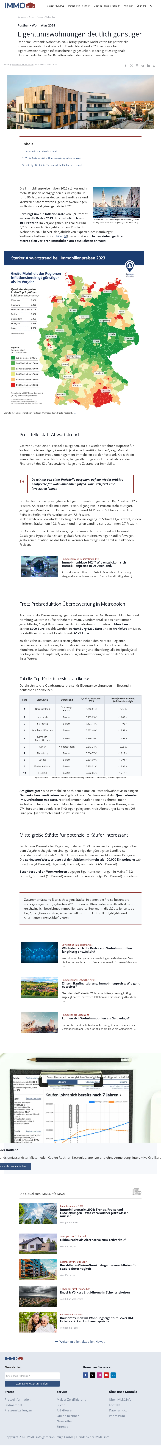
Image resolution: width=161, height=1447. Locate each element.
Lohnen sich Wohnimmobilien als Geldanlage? (96, 1018)
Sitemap (62, 1427)
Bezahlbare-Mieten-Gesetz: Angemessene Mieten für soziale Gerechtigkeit (98, 1267)
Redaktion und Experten (22, 64)
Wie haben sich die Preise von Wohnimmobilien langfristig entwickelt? (97, 950)
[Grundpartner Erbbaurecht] (37, 1235)
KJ (10, 64)
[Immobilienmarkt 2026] (37, 1205)
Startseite (22, 17)
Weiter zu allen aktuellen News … (82, 1342)
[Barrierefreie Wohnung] (37, 1313)
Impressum (117, 1416)
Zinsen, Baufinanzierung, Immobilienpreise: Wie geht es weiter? (101, 985)
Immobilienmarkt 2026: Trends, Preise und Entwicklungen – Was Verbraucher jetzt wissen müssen (94, 1213)
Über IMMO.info (120, 1400)
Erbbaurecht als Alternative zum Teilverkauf (92, 1240)
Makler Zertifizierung (71, 1400)
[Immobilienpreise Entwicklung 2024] (39, 979)
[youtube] (143, 65)
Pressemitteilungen (18, 1410)
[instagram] (137, 65)
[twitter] (131, 65)
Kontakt (114, 1405)
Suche (61, 1405)
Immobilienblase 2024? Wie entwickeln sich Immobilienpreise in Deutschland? (94, 564)
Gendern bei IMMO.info (92, 1437)
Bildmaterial (13, 1405)
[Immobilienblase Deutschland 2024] (39, 558)
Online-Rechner (68, 1416)
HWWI (59, 236)
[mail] (154, 65)
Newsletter (64, 1421)
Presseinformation (18, 1400)
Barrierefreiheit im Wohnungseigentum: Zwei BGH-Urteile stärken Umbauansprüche (97, 1319)
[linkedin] (148, 65)
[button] (151, 5)
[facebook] (126, 65)
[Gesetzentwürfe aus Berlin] (37, 1260)
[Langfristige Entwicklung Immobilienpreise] (39, 943)
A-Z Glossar (65, 1410)
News (31, 17)
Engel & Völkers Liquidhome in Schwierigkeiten (95, 1292)
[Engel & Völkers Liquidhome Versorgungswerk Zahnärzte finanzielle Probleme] (37, 1288)
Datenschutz (118, 1410)
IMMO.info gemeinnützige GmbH (50, 1437)
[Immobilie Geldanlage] (39, 1013)
